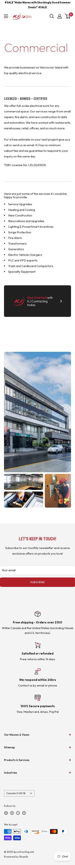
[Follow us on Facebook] (6, 812)
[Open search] (52, 16)
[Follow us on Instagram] (12, 812)
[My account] (60, 16)
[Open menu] (6, 16)
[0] (67, 16)
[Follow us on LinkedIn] (24, 812)
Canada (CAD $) (16, 793)
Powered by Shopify (16, 856)
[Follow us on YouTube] (18, 812)
